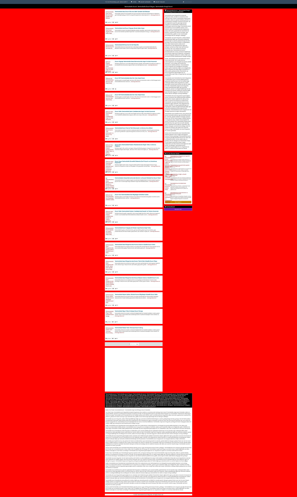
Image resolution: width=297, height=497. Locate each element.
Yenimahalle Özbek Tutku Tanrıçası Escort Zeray (129, 327)
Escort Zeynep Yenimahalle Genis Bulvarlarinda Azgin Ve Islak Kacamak (136, 61)
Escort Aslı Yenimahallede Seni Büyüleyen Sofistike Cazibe (131, 194)
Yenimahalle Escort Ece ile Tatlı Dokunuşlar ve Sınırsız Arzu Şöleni (134, 128)
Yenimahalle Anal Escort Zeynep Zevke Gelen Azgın (129, 28)
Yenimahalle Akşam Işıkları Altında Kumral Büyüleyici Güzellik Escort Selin (136, 294)
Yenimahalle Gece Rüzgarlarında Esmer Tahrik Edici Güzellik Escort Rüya (136, 261)
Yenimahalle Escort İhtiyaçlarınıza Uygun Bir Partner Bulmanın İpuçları (180, 157)
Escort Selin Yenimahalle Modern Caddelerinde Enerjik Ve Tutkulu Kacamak (136, 211)
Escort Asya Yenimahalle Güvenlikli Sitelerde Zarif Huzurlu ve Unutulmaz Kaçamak (136, 162)
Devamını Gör (178, 209)
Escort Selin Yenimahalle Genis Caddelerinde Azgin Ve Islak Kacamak (135, 111)
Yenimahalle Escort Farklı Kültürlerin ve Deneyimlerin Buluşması (179, 193)
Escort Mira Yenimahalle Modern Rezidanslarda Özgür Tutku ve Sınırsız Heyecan (135, 145)
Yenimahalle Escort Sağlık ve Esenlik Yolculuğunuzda (178, 175)
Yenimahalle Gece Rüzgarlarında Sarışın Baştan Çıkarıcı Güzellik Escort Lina (137, 278)
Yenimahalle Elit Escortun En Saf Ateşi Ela (127, 45)
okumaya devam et (155, 15)
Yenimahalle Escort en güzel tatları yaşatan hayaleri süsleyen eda (179, 166)
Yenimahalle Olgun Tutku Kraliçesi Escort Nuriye (129, 311)
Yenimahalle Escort (116, 2)
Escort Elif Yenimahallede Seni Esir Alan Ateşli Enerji (130, 78)
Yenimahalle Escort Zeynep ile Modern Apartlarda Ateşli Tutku (133, 228)
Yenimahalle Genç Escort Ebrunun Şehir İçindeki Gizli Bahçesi (132, 11)
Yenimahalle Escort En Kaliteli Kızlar (178, 183)
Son (137, 344)
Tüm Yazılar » (178, 202)
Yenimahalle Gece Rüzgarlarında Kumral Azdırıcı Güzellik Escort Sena (135, 244)
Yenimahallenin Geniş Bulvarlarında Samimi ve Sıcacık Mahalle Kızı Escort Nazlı (138, 178)
